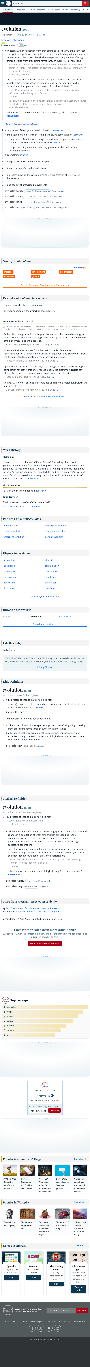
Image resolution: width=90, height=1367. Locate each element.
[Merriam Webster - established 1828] (8, 3)
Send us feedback (72, 329)
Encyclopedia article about (39, 911)
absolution (9, 560)
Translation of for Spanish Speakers (35, 908)
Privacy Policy (65, 1321)
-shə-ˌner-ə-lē (33, 881)
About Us (16, 1321)
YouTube (49, 1328)
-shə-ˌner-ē (30, 886)
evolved (24, 154)
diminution (51, 582)
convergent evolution (56, 525)
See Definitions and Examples (44, 1100)
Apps (25, 1321)
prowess (43, 1095)
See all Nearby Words (44, 624)
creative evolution (13, 531)
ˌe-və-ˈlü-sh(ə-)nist (32, 207)
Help (7, 1321)
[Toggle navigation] (3, 3)
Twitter (40, 1328)
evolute (6, 616)
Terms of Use (79, 1321)
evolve (34, 478)
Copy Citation (46, 667)
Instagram (57, 1328)
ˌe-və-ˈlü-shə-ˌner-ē (33, 196)
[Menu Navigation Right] (87, 9)
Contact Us (51, 1321)
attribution (9, 565)
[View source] (58, 344)
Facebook (32, 1328)
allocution (50, 560)
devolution (9, 582)
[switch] (12, 45)
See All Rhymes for (44, 596)
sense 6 (42, 490)
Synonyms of (12, 39)
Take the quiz (79, 1288)
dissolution (9, 588)
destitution (50, 577)
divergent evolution (55, 531)
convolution (10, 577)
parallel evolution (54, 536)
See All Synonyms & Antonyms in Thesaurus (44, 285)
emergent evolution (14, 536)
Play (11, 1277)
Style (5, 650)
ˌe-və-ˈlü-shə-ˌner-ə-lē (36, 191)
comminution (52, 565)
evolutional (65, 616)
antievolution (11, 525)
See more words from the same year (22, 506)
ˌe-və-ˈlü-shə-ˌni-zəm (35, 201)
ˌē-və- (39, 34)
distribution (51, 588)
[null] (52, 1095)
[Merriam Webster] (44, 1085)
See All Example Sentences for (44, 396)
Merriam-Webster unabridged (45, 943)
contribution (51, 571)
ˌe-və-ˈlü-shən (23, 34)
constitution (10, 571)
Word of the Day (44, 1091)
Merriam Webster (8, 1310)
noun (25, 29)
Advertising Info (37, 1321)
